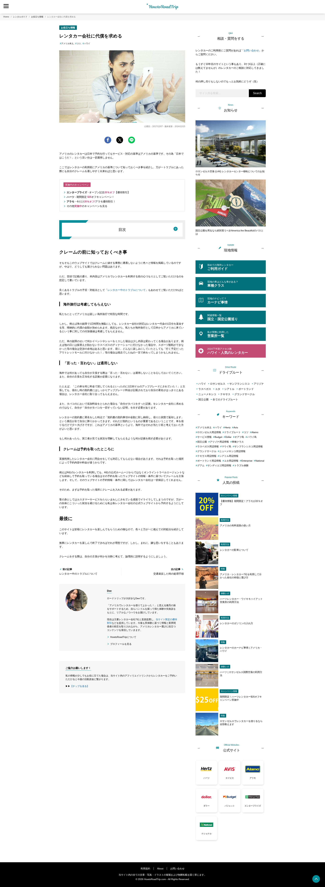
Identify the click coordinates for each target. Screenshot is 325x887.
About (160, 868)
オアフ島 (239, 437)
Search (257, 93)
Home (6, 17)
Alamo (255, 432)
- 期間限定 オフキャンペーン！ (90, 196)
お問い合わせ (251, 50)
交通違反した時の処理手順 (168, 573)
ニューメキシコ (207, 394)
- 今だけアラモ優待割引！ (91, 201)
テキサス (225, 394)
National (259, 460)
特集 (223, 569)
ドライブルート (232, 432)
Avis (236, 427)
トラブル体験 (241, 465)
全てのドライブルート (225, 399)
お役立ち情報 (37, 17)
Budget (218, 437)
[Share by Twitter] (119, 140)
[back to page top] (316, 879)
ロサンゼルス (217, 383)
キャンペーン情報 (229, 495)
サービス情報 (204, 437)
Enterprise (246, 460)
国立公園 (203, 399)
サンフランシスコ (239, 383)
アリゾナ (259, 383)
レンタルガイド (20, 17)
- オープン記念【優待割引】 (98, 192)
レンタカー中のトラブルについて (126, 289)
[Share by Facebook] (107, 140)
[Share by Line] (131, 140)
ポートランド (246, 388)
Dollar (228, 437)
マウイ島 (226, 446)
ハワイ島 (252, 437)
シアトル (229, 388)
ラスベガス (204, 388)
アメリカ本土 (67, 43)
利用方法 (225, 520)
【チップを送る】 (79, 686)
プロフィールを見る (121, 644)
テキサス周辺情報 (206, 456)
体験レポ (225, 593)
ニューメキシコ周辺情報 (232, 451)
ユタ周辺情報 (231, 460)
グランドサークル (244, 394)
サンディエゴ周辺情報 (219, 465)
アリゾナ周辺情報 (219, 441)
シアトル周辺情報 (228, 456)
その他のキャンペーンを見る (87, 206)
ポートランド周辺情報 (209, 460)
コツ (79, 43)
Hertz (228, 427)
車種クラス (238, 441)
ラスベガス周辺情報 (208, 446)
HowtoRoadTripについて (123, 637)
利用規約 (145, 868)
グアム (200, 465)
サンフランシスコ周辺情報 (248, 446)
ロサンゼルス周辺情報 (209, 432)
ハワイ (87, 43)
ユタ (217, 388)
